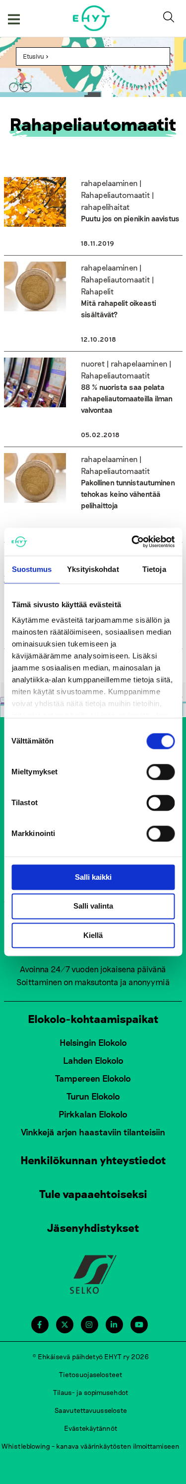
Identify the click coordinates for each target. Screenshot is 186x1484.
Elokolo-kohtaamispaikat (93, 1018)
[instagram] (89, 1324)
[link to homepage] (91, 18)
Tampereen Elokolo (93, 1078)
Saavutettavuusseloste (91, 1410)
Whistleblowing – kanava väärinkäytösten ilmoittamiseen (90, 1446)
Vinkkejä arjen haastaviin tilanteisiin (93, 1131)
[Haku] (170, 18)
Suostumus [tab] (32, 569)
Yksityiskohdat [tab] (93, 569)
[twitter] (64, 1324)
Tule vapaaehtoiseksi (93, 1193)
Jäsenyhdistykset (93, 1227)
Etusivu (33, 56)
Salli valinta (93, 906)
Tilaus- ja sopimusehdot (90, 1392)
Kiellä (93, 935)
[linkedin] (114, 1324)
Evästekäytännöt (91, 1428)
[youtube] (139, 1324)
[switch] (160, 772)
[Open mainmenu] (14, 18)
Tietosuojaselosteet (91, 1374)
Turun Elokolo (93, 1096)
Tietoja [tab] (154, 569)
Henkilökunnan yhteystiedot (93, 1159)
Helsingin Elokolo (93, 1042)
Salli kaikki (93, 877)
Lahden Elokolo (93, 1060)
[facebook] (39, 1324)
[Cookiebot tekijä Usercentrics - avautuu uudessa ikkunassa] (132, 541)
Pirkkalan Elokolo (93, 1114)
